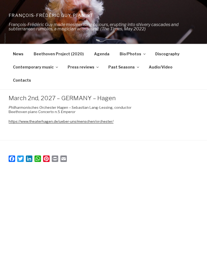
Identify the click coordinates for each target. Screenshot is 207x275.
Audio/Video (160, 67)
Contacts (22, 80)
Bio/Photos (130, 54)
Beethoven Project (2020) (59, 54)
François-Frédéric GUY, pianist (51, 15)
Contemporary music (33, 67)
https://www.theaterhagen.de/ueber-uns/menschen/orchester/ (61, 121)
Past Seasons (121, 67)
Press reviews (81, 67)
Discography (167, 54)
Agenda (101, 54)
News (18, 54)
